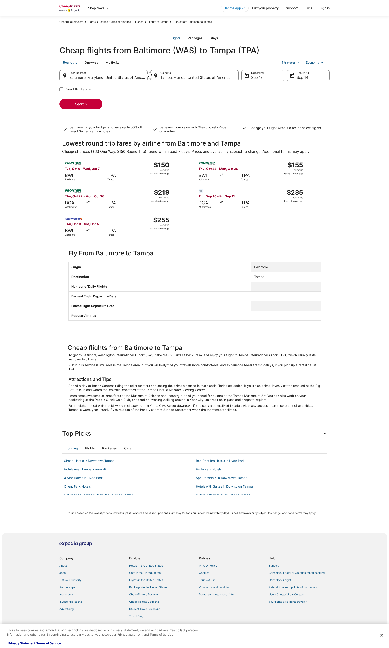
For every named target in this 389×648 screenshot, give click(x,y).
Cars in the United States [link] (145, 572)
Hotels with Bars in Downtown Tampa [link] (223, 495)
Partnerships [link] (67, 587)
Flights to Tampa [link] (158, 21)
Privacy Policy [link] (208, 565)
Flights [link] (91, 21)
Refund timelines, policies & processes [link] (293, 587)
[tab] (175, 38)
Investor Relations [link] (70, 601)
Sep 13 (257, 77)
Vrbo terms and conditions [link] (215, 587)
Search (81, 104)
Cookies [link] (204, 572)
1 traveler (288, 62)
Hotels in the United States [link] (146, 565)
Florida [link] (139, 21)
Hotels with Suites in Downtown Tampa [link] (224, 486)
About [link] (63, 565)
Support (292, 8)
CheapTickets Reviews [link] (143, 594)
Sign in (325, 8)
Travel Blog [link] (136, 616)
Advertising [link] (66, 609)
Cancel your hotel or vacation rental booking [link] (297, 572)
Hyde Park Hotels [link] (209, 469)
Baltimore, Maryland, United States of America (108, 77)
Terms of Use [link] (207, 580)
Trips (308, 8)
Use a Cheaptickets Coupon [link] (286, 594)
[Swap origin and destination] (150, 75)
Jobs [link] (62, 572)
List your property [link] (70, 580)
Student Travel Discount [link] (144, 609)
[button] (194, 433)
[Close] (382, 635)
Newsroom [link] (66, 594)
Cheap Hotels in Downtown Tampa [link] (89, 461)
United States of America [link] (115, 21)
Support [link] (274, 565)
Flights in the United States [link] (146, 580)
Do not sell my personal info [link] (216, 594)
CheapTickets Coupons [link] (144, 601)
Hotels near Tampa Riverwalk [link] (85, 469)
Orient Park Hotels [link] (77, 486)
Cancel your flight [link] (280, 580)
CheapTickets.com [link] (71, 21)
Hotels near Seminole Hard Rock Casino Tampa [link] (98, 495)
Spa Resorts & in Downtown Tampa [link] (221, 478)
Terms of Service (48, 643)
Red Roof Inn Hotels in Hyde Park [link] (220, 461)
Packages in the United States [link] (148, 587)
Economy (312, 62)
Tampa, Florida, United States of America (195, 77)
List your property (265, 8)
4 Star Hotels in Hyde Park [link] (83, 478)
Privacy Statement (21, 643)
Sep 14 (302, 77)
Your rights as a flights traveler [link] (288, 601)
